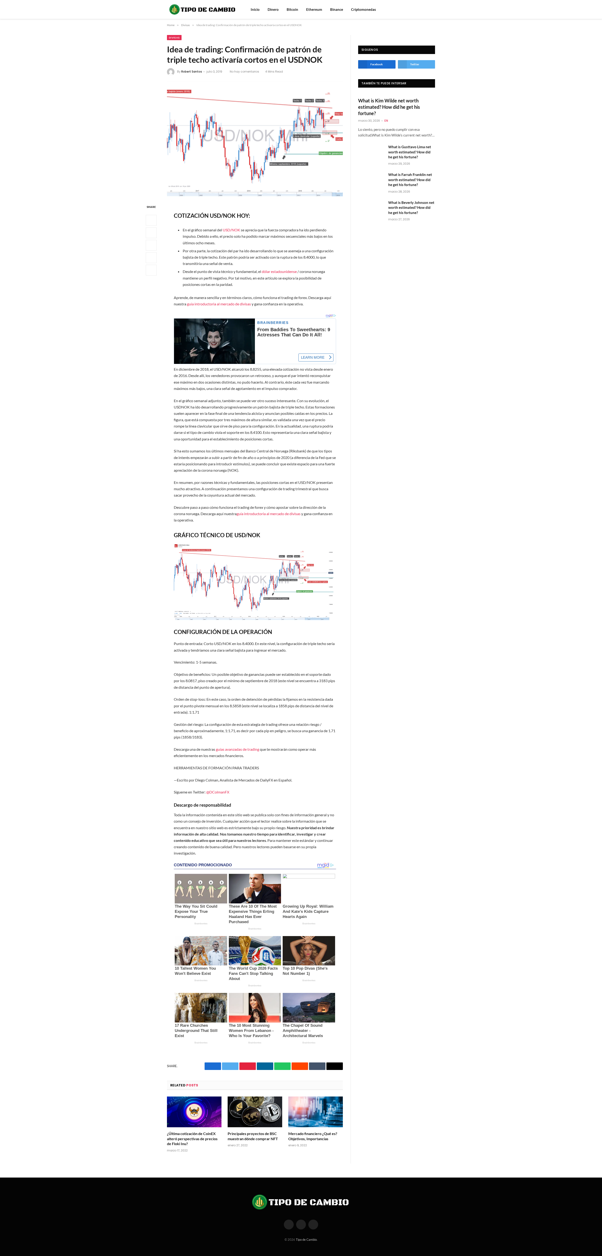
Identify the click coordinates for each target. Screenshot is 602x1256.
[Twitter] (151, 232)
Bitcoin (292, 9)
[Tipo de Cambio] (202, 9)
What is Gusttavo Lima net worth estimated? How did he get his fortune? (409, 152)
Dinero (273, 9)
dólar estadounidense (279, 271)
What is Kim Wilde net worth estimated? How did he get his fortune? (389, 107)
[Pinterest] (151, 257)
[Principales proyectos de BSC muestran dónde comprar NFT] (255, 1112)
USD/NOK (231, 230)
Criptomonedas (363, 9)
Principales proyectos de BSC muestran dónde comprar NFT (253, 1136)
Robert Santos (191, 72)
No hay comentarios (244, 72)
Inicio (255, 9)
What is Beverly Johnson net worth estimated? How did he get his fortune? (411, 207)
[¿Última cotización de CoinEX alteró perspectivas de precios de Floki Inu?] (194, 1112)
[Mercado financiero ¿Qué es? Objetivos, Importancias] (315, 1112)
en (386, 121)
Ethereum (314, 9)
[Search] (426, 9)
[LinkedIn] (151, 245)
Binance (336, 9)
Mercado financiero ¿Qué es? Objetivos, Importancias (312, 1136)
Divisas (174, 37)
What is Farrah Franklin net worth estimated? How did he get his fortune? (410, 179)
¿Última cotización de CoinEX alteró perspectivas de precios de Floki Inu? (192, 1138)
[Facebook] (151, 220)
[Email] (151, 270)
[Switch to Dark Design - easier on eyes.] (432, 9)
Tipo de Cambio (306, 1239)
